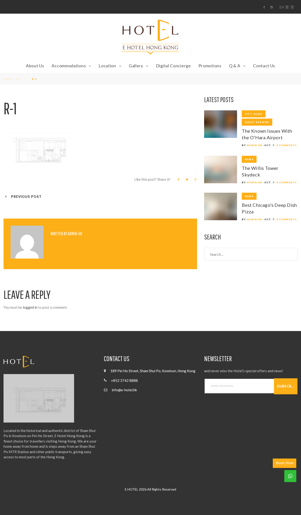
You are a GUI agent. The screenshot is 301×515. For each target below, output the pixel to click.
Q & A (235, 65)
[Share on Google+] (195, 179)
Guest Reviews (257, 122)
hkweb (163, 494)
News (249, 159)
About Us (35, 65)
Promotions (210, 65)
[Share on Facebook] (178, 179)
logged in (30, 307)
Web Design (145, 494)
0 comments (286, 145)
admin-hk (75, 233)
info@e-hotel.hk (124, 390)
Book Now (284, 462)
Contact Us (264, 65)
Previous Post (26, 197)
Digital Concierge (173, 65)
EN (281, 7)
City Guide (253, 113)
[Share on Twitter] (187, 179)
